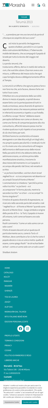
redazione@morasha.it (14, 380)
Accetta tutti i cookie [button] (30, 402)
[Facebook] (20, 328)
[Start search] (43, 5)
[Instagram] (27, 328)
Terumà (24, 17)
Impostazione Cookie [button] (12, 402)
